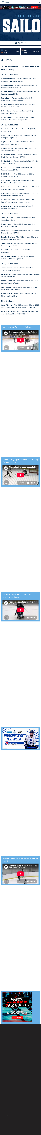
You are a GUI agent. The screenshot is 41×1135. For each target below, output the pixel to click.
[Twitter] (19, 43)
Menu (7, 2)
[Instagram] (22, 43)
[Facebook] (16, 43)
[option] (10, 50)
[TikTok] (24, 43)
